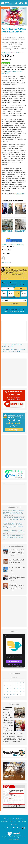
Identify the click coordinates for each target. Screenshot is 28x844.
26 (4, 694)
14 (10, 688)
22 (14, 691)
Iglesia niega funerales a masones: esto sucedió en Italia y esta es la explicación (17, 577)
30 (17, 694)
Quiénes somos (8, 819)
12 (4, 688)
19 (4, 691)
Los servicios (4, 821)
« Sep (4, 697)
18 (23, 688)
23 (17, 691)
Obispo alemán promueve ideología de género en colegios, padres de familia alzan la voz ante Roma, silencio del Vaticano (16, 586)
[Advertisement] (14, 332)
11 (23, 685)
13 (7, 688)
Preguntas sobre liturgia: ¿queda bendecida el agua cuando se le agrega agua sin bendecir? (16, 561)
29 (14, 694)
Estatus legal (17, 821)
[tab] (8, 786)
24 (20, 691)
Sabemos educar (19, 193)
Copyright (24, 821)
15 (14, 688)
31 (20, 694)
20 (7, 691)
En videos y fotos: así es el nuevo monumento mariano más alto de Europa (17, 569)
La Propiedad (19, 819)
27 (7, 694)
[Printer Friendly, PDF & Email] (5, 63)
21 (10, 691)
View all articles (6, 262)
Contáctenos (14, 824)
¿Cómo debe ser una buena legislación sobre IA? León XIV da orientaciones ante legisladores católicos (14, 519)
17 (20, 688)
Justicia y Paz (5, 8)
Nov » (7, 697)
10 (20, 685)
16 (17, 688)
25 (23, 691)
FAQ (14, 819)
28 (10, 694)
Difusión (11, 821)
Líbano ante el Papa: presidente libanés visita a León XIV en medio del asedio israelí (8, 724)
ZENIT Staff (19, 52)
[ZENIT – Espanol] (8, 3)
